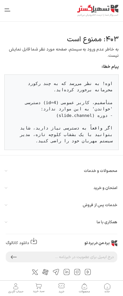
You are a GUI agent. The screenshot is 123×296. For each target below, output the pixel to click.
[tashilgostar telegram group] (56, 272)
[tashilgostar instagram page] (77, 272)
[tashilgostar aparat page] (45, 272)
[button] (14, 257)
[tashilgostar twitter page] (35, 272)
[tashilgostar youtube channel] (88, 272)
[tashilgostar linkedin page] (67, 272)
